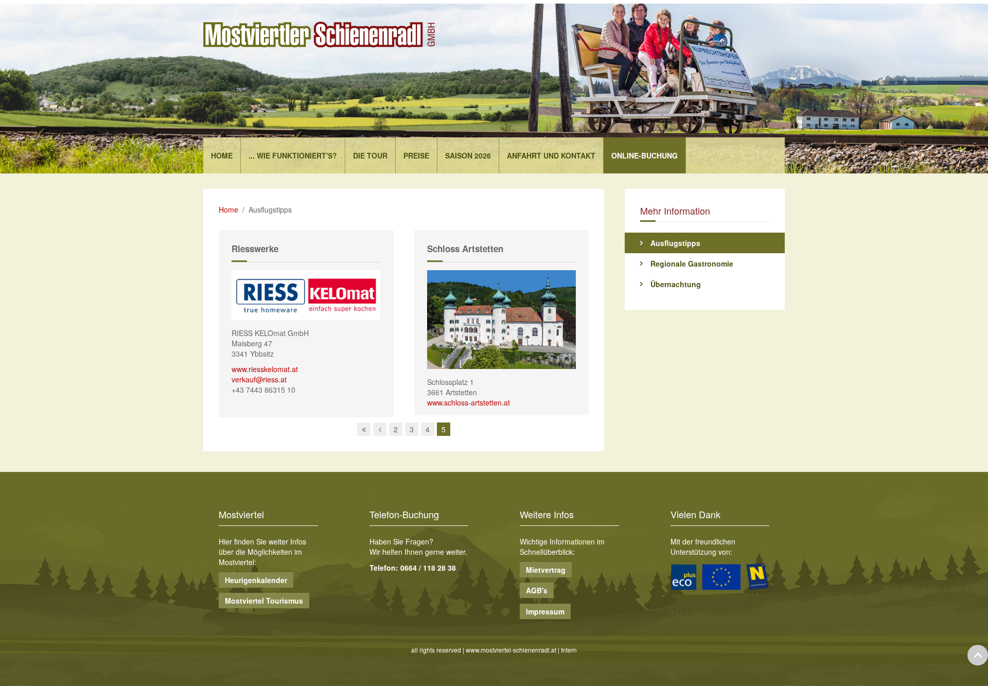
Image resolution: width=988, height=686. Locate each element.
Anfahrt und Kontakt (551, 155)
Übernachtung (675, 284)
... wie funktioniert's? (293, 155)
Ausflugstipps (675, 243)
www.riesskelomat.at (265, 369)
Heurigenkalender (256, 580)
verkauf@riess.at (259, 379)
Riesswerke (255, 248)
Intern (569, 649)
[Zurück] (379, 429)
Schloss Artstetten (465, 248)
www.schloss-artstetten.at (468, 402)
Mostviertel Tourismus (264, 600)
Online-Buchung (644, 155)
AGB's (537, 590)
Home (222, 155)
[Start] (363, 429)
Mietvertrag (546, 570)
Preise (416, 155)
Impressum (545, 611)
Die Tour (370, 155)
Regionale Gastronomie (691, 263)
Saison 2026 (468, 155)
